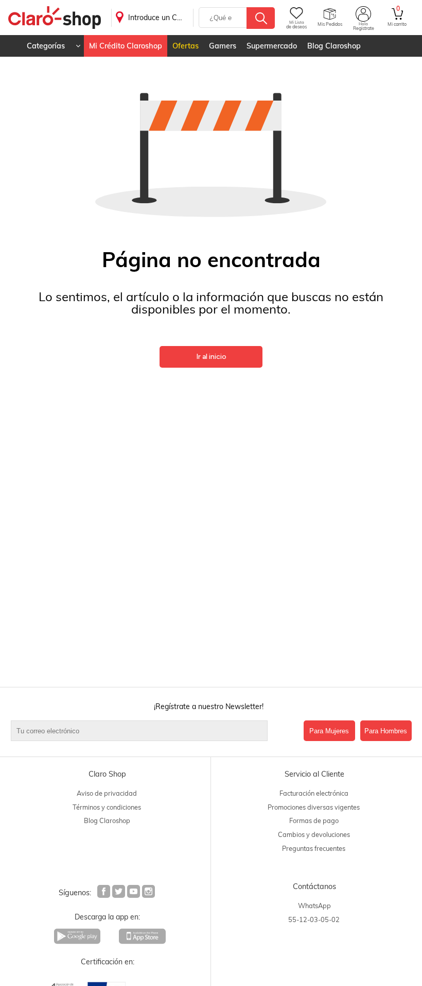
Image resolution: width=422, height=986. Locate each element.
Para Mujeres (329, 731)
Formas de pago (314, 820)
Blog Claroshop (334, 46)
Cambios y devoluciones (314, 834)
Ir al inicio (211, 356)
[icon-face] (104, 892)
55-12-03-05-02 (314, 919)
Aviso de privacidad (107, 793)
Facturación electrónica (313, 793)
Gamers (222, 46)
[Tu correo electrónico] (154, 730)
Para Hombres (385, 731)
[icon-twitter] (119, 892)
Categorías (46, 46)
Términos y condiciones (107, 807)
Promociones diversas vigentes (314, 807)
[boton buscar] (261, 18)
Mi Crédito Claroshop (125, 46)
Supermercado (272, 46)
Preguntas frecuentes (313, 848)
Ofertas (185, 46)
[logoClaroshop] (54, 17)
